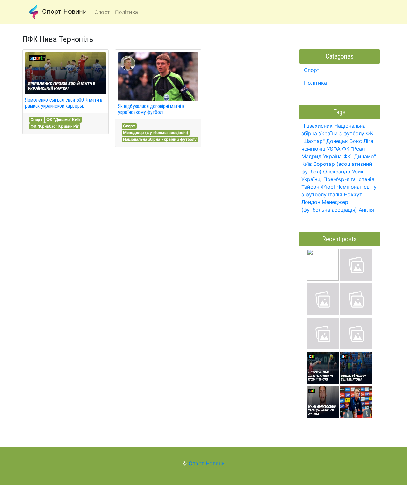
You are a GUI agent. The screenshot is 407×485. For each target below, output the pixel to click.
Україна (332, 156)
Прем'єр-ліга (339, 179)
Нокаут (353, 194)
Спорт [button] (102, 12)
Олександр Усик (343, 171)
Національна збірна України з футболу (160, 139)
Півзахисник (317, 126)
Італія (335, 194)
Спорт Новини (63, 11)
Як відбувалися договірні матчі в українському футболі (151, 109)
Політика (315, 83)
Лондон (310, 202)
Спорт (37, 119)
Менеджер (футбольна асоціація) (155, 132)
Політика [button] (126, 12)
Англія (366, 210)
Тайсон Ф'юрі (318, 187)
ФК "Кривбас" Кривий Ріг (55, 126)
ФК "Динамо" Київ (63, 119)
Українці (311, 179)
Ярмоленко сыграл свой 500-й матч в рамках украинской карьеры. (63, 103)
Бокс (355, 141)
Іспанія (365, 179)
